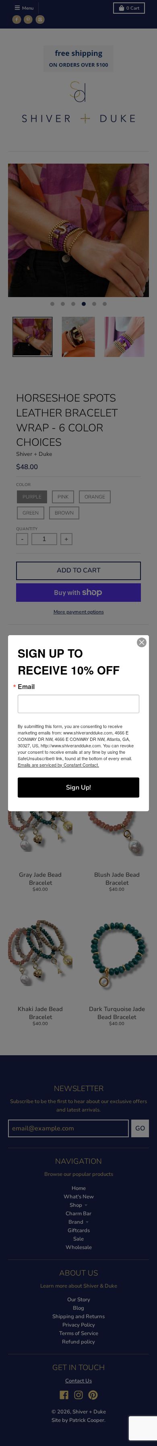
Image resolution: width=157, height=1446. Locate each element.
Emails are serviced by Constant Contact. (58, 764)
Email (26, 686)
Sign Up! (78, 787)
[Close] (142, 642)
